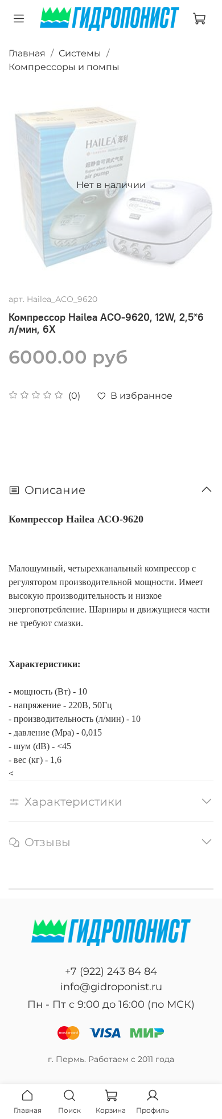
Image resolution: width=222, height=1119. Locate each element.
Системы (80, 53)
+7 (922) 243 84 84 (111, 971)
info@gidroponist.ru (111, 987)
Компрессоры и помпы (64, 67)
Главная (27, 53)
